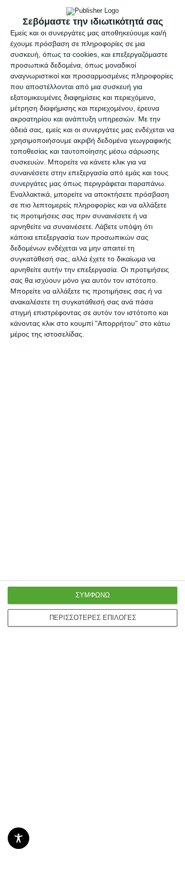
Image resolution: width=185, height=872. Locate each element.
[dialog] (92, 436)
